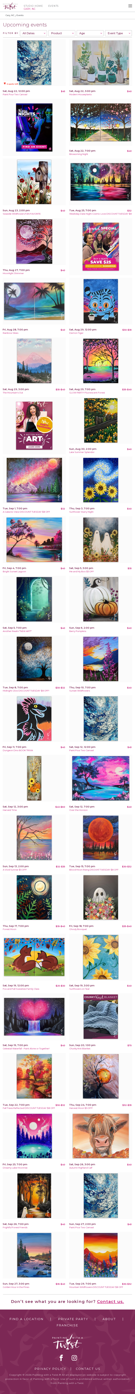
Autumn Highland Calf (80, 1168)
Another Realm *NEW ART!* (17, 631)
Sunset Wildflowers (79, 690)
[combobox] (33, 33)
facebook (61, 1358)
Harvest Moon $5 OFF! (81, 1108)
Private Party (73, 1319)
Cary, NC (9, 15)
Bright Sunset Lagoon (14, 571)
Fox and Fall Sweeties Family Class (21, 989)
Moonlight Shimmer (13, 273)
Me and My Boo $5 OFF (81, 571)
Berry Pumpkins (77, 631)
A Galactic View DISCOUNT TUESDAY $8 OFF (26, 512)
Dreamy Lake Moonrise (15, 1168)
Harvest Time (10, 810)
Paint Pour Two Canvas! (15, 94)
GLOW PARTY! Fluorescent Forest (87, 392)
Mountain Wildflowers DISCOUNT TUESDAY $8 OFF (96, 1287)
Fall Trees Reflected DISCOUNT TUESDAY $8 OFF (29, 1108)
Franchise (67, 1325)
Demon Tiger (76, 333)
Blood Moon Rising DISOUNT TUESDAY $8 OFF (94, 870)
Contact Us (88, 1369)
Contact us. (110, 1301)
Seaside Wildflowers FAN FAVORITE (22, 214)
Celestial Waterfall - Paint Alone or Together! (26, 1048)
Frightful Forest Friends (15, 1227)
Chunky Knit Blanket (79, 1048)
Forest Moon (9, 929)
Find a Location (27, 1319)
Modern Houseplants (80, 94)
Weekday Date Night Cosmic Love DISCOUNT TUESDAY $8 (100, 214)
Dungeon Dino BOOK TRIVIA (18, 750)
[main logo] (10, 3)
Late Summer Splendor (81, 452)
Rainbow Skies (10, 333)
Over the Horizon (78, 810)
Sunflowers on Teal (79, 989)
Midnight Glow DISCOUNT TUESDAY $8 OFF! (26, 690)
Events (53, 5)
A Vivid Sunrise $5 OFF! (15, 870)
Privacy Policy (50, 1369)
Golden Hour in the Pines (16, 1287)
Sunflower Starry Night (81, 512)
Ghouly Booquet (78, 929)
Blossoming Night (78, 154)
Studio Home (33, 5)
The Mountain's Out (13, 392)
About (109, 1319)
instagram (74, 1358)
